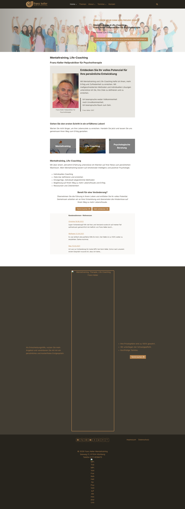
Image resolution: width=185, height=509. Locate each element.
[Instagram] (86, 440)
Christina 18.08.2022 (76, 221)
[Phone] (94, 440)
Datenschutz (143, 440)
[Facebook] (78, 440)
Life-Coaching (92, 146)
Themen (82, 4)
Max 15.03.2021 (74, 246)
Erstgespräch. (58, 353)
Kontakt (112, 4)
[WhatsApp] (99, 440)
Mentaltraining (63, 146)
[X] (82, 440)
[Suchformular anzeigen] (157, 4)
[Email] (90, 440)
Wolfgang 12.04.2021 (76, 234)
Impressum (131, 440)
